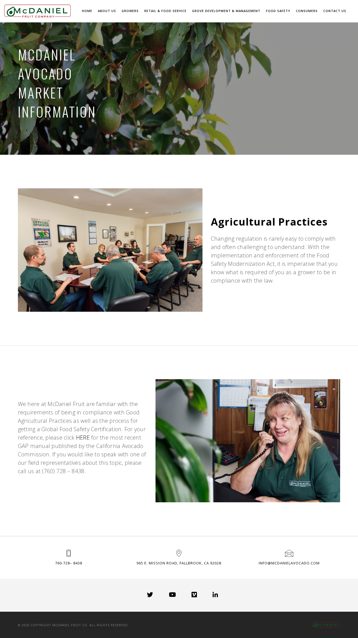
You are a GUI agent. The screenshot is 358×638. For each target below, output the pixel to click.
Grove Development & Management (226, 11)
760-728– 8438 (68, 563)
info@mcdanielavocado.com (289, 563)
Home (87, 11)
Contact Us (334, 11)
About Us (107, 11)
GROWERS (130, 11)
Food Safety (278, 11)
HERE (83, 437)
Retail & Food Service (165, 11)
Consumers (307, 11)
